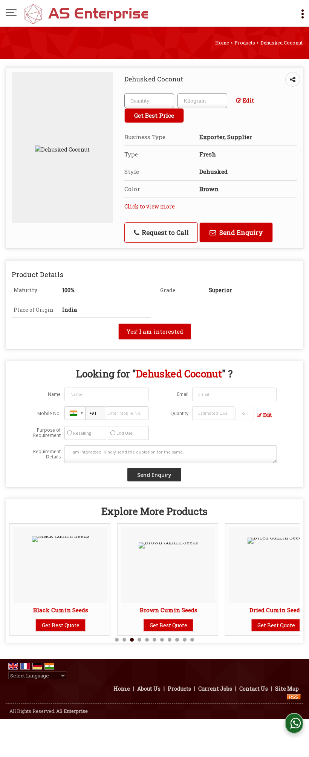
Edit (248, 100)
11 (192, 640)
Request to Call (164, 232)
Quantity (179, 413)
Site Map (287, 688)
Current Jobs (215, 688)
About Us (149, 688)
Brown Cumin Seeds (168, 610)
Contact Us (253, 688)
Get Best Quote (61, 625)
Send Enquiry (240, 232)
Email (182, 394)
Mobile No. (49, 413)
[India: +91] (75, 413)
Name (54, 394)
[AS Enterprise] (86, 13)
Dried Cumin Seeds (276, 610)
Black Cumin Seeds (60, 610)
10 (185, 640)
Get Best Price (154, 115)
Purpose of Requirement (47, 433)
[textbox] (202, 100)
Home (222, 43)
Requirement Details (47, 454)
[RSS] (294, 696)
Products (244, 43)
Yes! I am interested (154, 331)
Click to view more (149, 206)
